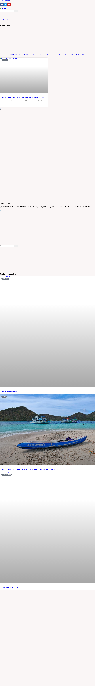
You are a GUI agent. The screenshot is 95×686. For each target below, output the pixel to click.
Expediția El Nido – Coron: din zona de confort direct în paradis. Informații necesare (30, 469)
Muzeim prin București (15, 54)
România (18, 19)
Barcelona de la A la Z (9, 391)
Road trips (59, 54)
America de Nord (75, 54)
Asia (53, 54)
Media (2, 19)
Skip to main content (5, 0)
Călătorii (34, 54)
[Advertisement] (47, 39)
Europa (47, 54)
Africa (66, 54)
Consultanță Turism (89, 15)
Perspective (10, 19)
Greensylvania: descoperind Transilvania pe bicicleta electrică (23, 97)
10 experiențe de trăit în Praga (12, 587)
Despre (79, 15)
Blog (74, 15)
